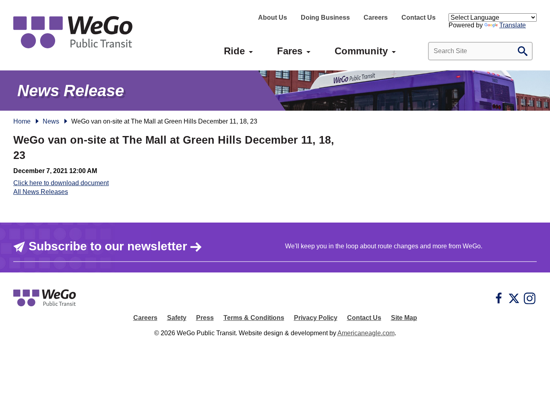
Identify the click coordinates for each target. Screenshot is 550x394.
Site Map (404, 317)
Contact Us (418, 17)
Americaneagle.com (366, 333)
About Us (272, 17)
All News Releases (40, 191)
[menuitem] (234, 51)
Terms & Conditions (253, 317)
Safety (176, 317)
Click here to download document (61, 182)
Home (22, 121)
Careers (376, 17)
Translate (512, 25)
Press (205, 317)
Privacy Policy (315, 317)
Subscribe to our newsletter (107, 246)
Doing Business (325, 17)
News (51, 121)
